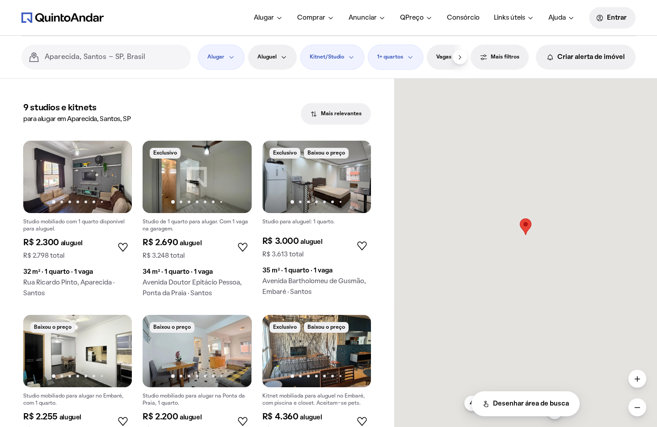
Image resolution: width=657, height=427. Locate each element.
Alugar (264, 18)
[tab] (336, 114)
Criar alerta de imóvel (591, 57)
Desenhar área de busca (531, 404)
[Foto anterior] (39, 177)
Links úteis (509, 18)
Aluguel (267, 57)
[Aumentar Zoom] (637, 379)
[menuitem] (268, 18)
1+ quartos (390, 57)
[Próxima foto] (116, 177)
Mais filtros (505, 57)
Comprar (311, 18)
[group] (77, 222)
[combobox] (114, 57)
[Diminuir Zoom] (637, 407)
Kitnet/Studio (327, 57)
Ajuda (557, 18)
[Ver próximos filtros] (460, 57)
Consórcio (463, 18)
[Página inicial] (62, 17)
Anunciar (363, 18)
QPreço (412, 18)
